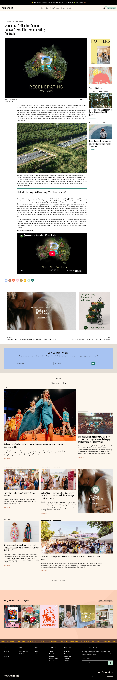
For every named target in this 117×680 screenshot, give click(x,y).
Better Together (104, 91)
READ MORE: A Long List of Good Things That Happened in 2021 (41, 192)
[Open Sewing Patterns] (59, 8)
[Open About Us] (72, 8)
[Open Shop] (44, 8)
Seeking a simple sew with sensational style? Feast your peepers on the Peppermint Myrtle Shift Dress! (21, 548)
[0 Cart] (104, 8)
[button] (6, 280)
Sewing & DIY (101, 122)
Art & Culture (93, 91)
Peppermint (92, 122)
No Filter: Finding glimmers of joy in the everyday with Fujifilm (100, 112)
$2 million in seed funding (76, 199)
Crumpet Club (110, 676)
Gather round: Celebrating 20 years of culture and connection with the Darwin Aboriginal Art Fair (33, 445)
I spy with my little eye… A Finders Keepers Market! (20, 494)
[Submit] (93, 363)
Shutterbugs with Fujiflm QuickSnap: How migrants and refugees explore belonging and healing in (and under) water (94, 439)
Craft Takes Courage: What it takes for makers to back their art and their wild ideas (70, 558)
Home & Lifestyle (46, 520)
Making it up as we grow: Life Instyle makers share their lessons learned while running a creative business (57, 495)
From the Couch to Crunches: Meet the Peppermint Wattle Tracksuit (100, 144)
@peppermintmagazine (105, 601)
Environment (83, 99)
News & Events (18, 467)
